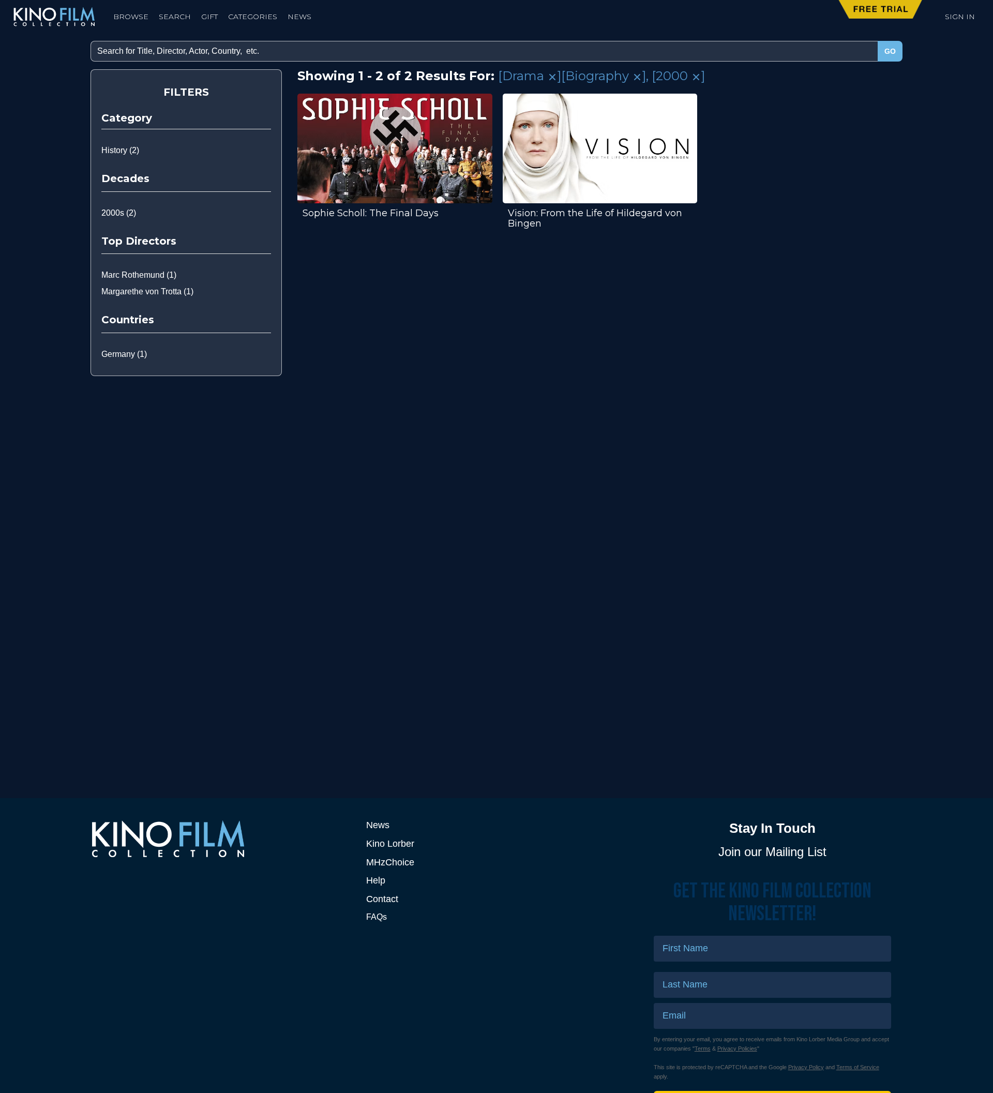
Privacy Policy (806, 1067)
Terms (703, 1048)
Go (890, 51)
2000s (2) (118, 212)
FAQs (376, 916)
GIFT (209, 16)
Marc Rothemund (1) (138, 275)
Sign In (960, 16)
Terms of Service (857, 1067)
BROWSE (130, 16)
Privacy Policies (737, 1048)
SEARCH (175, 16)
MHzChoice (390, 862)
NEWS (299, 16)
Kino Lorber (390, 844)
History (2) (120, 150)
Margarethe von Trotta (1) (147, 291)
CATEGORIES (252, 16)
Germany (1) (124, 354)
